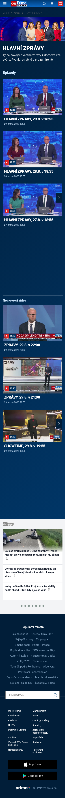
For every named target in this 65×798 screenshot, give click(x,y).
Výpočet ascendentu (19, 677)
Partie (35, 645)
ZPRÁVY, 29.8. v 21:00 (22, 397)
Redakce (37, 742)
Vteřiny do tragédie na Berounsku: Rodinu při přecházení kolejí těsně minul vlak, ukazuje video (30, 572)
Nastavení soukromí (37, 751)
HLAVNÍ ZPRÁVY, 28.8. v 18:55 (28, 171)
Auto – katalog (19, 655)
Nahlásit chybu (15, 749)
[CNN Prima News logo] (19, 4)
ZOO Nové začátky (43, 650)
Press (35, 715)
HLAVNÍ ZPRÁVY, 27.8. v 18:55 (28, 220)
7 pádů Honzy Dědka (43, 655)
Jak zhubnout (20, 634)
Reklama (12, 720)
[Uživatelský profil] (52, 3)
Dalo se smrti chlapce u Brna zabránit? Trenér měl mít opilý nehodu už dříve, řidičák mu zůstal (32, 552)
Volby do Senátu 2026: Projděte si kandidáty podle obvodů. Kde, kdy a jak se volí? (30, 588)
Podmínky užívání (17, 729)
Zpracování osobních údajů (40, 731)
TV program (43, 639)
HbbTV (11, 725)
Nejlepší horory (24, 639)
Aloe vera (49, 666)
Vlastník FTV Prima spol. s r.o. (18, 743)
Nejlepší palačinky (21, 683)
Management (39, 710)
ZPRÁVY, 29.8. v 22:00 (22, 345)
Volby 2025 (23, 661)
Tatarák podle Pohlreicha (25, 666)
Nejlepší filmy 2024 (42, 634)
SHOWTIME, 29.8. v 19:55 (24, 446)
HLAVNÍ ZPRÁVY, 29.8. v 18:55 (28, 119)
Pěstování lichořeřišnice (32, 672)
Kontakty (37, 725)
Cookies (12, 737)
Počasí (46, 645)
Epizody (9, 72)
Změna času (22, 645)
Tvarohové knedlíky (46, 677)
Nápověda (37, 737)
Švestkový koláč (45, 683)
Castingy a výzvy (40, 720)
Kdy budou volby (20, 650)
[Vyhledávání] (44, 3)
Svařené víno (40, 661)
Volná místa (14, 715)
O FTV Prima (14, 710)
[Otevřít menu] (5, 3)
